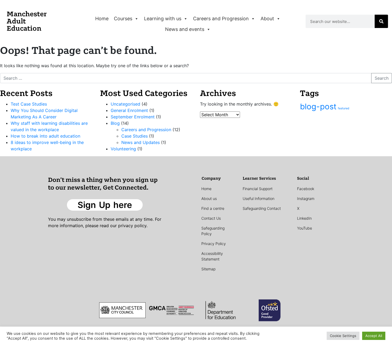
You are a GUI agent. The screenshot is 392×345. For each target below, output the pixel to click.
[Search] (381, 21)
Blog (115, 123)
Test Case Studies (29, 104)
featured (343, 108)
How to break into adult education (45, 136)
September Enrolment (133, 116)
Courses (123, 18)
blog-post (318, 106)
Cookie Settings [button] (343, 336)
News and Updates (140, 142)
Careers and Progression (221, 18)
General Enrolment (129, 110)
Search (382, 78)
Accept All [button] (373, 336)
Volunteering (123, 148)
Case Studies (134, 136)
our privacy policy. (128, 225)
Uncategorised (125, 104)
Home (102, 18)
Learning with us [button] (162, 18)
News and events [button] (184, 29)
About (267, 18)
